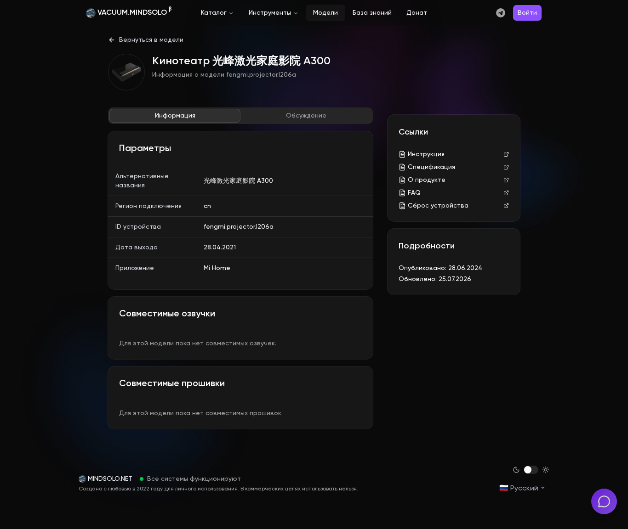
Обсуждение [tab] (306, 116)
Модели (325, 13)
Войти (527, 13)
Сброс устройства (438, 206)
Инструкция (426, 154)
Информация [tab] (175, 116)
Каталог (214, 13)
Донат (416, 13)
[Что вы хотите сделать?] (604, 501)
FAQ (414, 193)
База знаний (372, 13)
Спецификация (431, 167)
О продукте (426, 180)
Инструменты (270, 13)
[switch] (531, 470)
